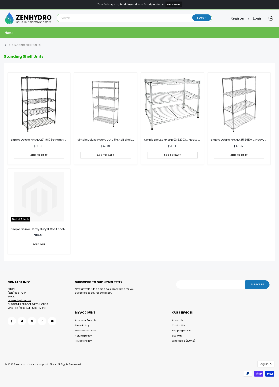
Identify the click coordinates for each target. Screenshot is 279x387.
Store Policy (82, 325)
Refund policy (83, 335)
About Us (177, 320)
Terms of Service (85, 330)
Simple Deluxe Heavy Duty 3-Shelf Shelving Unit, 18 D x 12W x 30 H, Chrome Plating (39, 229)
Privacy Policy (83, 341)
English (264, 364)
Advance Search (85, 320)
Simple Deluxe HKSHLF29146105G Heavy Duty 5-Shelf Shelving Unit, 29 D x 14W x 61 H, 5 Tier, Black (39, 140)
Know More (173, 4)
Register (237, 18)
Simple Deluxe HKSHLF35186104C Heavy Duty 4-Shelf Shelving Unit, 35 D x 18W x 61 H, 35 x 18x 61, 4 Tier (239, 140)
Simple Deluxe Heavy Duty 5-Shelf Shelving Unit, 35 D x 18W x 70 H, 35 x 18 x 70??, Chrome (105, 140)
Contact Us (178, 325)
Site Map (177, 335)
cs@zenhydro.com (19, 300)
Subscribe (257, 284)
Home (9, 33)
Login (257, 18)
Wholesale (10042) (183, 341)
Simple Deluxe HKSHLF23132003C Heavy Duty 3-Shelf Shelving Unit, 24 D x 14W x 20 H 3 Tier (172, 140)
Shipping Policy (181, 330)
